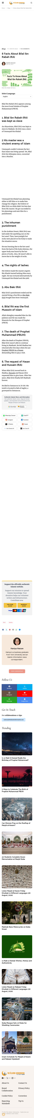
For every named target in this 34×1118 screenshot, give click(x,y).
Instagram (10, 420)
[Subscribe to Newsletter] (21, 406)
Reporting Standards (6, 1102)
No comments (25, 48)
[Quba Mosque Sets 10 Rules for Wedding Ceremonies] (17, 1008)
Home (3, 8)
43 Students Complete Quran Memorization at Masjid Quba (13, 858)
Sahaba (11, 622)
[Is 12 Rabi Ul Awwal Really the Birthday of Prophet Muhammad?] (17, 743)
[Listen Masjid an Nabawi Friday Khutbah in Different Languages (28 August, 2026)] (17, 976)
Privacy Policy (24, 1088)
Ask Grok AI (26, 428)
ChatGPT (25, 415)
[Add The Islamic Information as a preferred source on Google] (12, 406)
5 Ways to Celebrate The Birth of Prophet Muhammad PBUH (15, 790)
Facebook (25, 420)
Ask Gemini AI (10, 428)
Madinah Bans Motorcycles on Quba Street (16, 928)
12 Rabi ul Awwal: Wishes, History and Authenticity (17, 961)
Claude (26, 424)
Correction (22, 1096)
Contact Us (22, 1083)
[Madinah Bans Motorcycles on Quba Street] (17, 912)
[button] (3, 3)
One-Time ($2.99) (10, 605)
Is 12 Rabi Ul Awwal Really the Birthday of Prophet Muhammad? (15, 759)
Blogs (9, 8)
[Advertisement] (17, 31)
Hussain (12, 373)
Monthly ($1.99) (24, 605)
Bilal (4, 622)
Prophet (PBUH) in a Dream (12, 350)
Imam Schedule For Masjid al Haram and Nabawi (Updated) (16, 1058)
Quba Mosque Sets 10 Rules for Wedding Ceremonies (14, 1024)
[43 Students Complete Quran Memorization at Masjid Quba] (17, 842)
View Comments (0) (17, 671)
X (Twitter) (10, 424)
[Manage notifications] (3, 1114)
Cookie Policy (7, 1096)
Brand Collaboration (7, 1089)
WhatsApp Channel (10, 415)
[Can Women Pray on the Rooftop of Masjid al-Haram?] (17, 809)
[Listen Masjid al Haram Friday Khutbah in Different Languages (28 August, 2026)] (17, 876)
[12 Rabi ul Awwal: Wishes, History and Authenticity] (17, 946)
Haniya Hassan (10, 63)
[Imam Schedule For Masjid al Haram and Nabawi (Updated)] (17, 1042)
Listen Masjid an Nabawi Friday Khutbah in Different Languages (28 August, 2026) (16, 989)
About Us (5, 1083)
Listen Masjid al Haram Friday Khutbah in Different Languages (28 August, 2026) (16, 893)
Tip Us (20, 1101)
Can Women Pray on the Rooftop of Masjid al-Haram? (16, 824)
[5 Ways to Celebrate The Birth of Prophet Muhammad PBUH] (17, 776)
